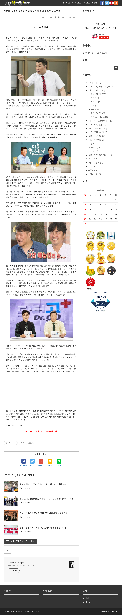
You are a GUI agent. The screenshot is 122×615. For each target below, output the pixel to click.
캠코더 (95, 102)
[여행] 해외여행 (96, 140)
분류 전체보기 (94, 83)
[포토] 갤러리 (95, 159)
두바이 (94, 151)
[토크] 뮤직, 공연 (97, 125)
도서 (94, 106)
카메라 (95, 98)
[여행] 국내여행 (96, 136)
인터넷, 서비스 (99, 117)
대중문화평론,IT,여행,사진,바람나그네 (21, 566)
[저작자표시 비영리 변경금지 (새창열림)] (31, 443)
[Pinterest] (111, 3)
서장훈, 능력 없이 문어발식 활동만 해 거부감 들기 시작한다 (32, 11)
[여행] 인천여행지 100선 (100, 155)
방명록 (94, 3)
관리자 (88, 598)
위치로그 (86, 3)
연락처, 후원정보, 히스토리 (96, 53)
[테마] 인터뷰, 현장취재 (100, 121)
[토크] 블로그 (95, 167)
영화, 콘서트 (97, 113)
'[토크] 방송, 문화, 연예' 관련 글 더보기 (20, 541)
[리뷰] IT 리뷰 (96, 90)
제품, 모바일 (98, 94)
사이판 (95, 148)
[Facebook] (102, 3)
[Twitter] (107, 3)
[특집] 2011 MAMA (97, 132)
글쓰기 (88, 602)
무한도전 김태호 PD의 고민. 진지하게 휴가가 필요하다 (43, 528)
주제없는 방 (94, 174)
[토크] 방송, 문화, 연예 (52, 17)
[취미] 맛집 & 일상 (97, 163)
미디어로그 (76, 3)
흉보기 (92, 170)
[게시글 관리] (14, 443)
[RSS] (116, 3)
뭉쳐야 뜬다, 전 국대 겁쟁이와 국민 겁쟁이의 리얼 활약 (43, 484)
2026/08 (100, 190)
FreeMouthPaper (16, 562)
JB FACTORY (113, 611)
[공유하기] (11, 443)
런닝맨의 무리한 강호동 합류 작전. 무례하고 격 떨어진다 (43, 513)
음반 (94, 110)
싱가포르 (95, 144)
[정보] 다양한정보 (97, 129)
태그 (68, 3)
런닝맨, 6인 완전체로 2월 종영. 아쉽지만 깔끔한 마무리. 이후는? (47, 499)
